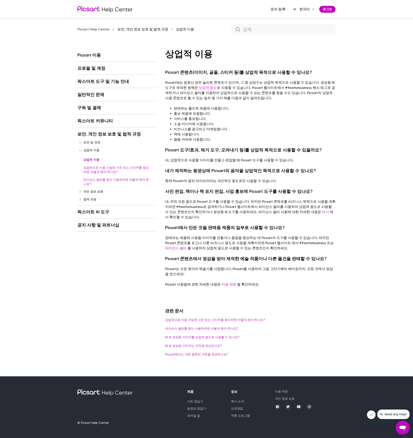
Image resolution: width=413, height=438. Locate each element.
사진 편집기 (195, 401)
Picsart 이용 (89, 55)
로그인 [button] (327, 9)
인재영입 (237, 408)
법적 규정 (89, 199)
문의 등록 (278, 9)
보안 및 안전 (91, 142)
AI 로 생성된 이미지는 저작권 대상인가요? (193, 345)
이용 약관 (281, 391)
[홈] (105, 9)
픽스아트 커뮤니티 (95, 120)
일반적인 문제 (90, 94)
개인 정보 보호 (93, 191)
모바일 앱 (193, 415)
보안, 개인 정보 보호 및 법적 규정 (142, 29)
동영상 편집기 (196, 408)
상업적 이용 (185, 29)
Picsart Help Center (93, 29)
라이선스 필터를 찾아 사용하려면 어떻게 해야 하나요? (116, 182)
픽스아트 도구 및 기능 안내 (103, 81)
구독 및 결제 (89, 107)
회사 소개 (237, 401)
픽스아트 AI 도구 (93, 211)
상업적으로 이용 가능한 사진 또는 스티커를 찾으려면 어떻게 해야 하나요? (116, 170)
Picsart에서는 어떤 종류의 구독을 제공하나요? (196, 354)
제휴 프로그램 (240, 415)
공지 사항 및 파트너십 (98, 225)
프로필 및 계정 (91, 68)
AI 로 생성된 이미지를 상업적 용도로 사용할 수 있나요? (202, 337)
